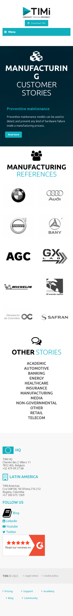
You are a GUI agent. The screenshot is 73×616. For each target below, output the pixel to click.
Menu (12, 31)
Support (28, 591)
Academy (48, 591)
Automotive (36, 368)
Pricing (9, 591)
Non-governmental (36, 403)
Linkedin (11, 521)
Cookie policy (51, 575)
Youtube (12, 526)
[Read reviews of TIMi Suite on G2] (24, 545)
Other (36, 408)
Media (37, 398)
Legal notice (31, 575)
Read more (13, 134)
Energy (36, 378)
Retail (36, 413)
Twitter (10, 532)
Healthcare (36, 383)
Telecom (36, 418)
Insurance (36, 388)
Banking (36, 373)
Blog (15, 513)
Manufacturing (36, 393)
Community (31, 598)
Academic (36, 363)
